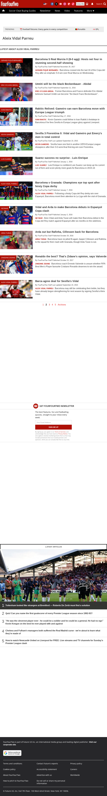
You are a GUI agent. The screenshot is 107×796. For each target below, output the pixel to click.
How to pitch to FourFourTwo (15, 781)
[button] (101, 4)
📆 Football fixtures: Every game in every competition (44, 29)
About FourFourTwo (11, 775)
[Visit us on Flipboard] (68, 3)
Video (67, 10)
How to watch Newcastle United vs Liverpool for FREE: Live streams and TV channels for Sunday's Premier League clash (54, 641)
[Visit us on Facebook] (52, 3)
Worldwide (75, 775)
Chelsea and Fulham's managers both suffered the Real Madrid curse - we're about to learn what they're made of (52, 632)
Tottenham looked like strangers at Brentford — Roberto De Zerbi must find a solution (47, 605)
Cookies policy (9, 769)
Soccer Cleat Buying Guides (22, 10)
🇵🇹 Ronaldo (80, 29)
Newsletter (45, 10)
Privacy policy (76, 763)
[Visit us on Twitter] (56, 3)
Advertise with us (44, 775)
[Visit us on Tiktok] (73, 3)
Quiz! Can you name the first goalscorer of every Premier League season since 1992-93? (49, 613)
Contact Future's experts (47, 763)
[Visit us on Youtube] (60, 3)
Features (78, 10)
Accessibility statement (47, 769)
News (57, 10)
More (90, 10)
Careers (73, 769)
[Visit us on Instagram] (64, 3)
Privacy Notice (62, 434)
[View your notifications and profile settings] (92, 4)
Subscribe (80, 4)
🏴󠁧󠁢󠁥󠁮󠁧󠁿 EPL (96, 29)
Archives (62, 305)
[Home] (3, 11)
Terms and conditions (12, 763)
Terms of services (60, 432)
